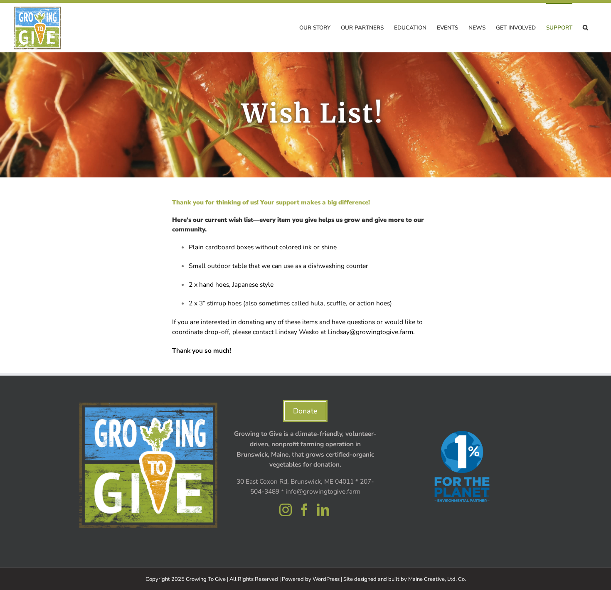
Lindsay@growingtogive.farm (370, 331)
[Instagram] (285, 510)
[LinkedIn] (323, 510)
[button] (585, 27)
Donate (305, 411)
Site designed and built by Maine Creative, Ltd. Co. (404, 579)
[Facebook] (304, 510)
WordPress (326, 579)
